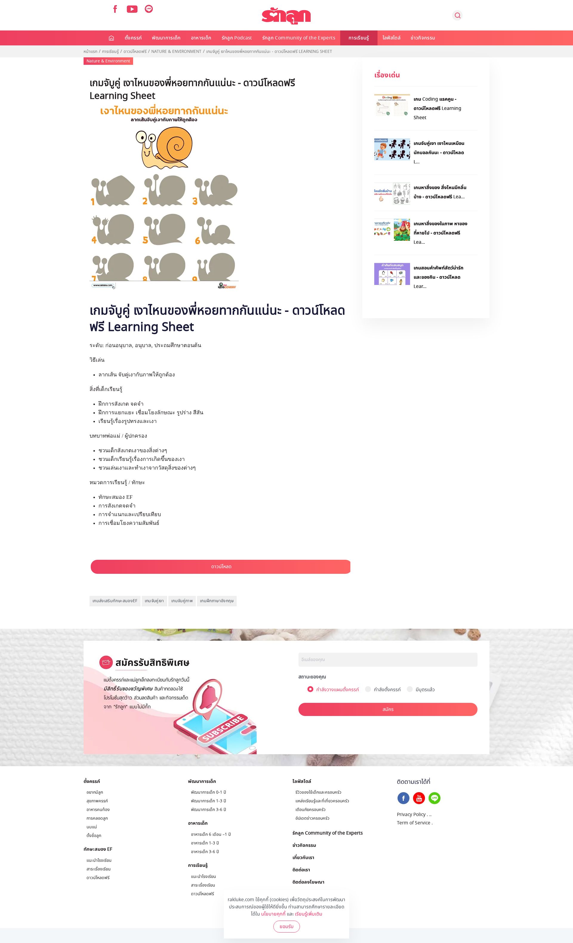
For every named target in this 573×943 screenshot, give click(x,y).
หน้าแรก (90, 52)
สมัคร (388, 709)
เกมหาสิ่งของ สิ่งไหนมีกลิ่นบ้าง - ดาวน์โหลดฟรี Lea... (440, 192)
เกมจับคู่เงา (154, 601)
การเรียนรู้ (359, 38)
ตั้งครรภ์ (133, 38)
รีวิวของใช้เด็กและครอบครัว (318, 792)
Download (223, 566)
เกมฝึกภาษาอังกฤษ (217, 601)
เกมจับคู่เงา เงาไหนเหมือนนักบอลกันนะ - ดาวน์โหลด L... (439, 152)
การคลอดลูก (97, 818)
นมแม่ (92, 827)
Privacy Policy (411, 814)
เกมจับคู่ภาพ (182, 601)
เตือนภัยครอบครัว (310, 809)
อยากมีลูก (95, 792)
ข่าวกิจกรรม (423, 38)
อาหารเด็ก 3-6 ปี (205, 852)
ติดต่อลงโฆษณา (308, 881)
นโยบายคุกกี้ (273, 914)
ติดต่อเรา (301, 869)
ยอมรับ (287, 926)
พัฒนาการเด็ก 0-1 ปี (208, 792)
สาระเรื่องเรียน (99, 869)
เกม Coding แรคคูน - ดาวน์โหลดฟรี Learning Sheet (437, 108)
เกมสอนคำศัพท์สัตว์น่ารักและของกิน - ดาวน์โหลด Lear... (438, 276)
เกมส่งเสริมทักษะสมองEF (115, 601)
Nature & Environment (176, 52)
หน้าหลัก (112, 37)
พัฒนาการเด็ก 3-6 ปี (208, 809)
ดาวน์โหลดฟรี (135, 52)
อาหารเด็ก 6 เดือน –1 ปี (211, 834)
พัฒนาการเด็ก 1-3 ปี (208, 801)
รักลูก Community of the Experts (298, 38)
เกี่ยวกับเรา (303, 857)
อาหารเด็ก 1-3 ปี (205, 843)
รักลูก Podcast (237, 38)
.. (430, 814)
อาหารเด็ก (201, 38)
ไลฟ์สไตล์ (392, 38)
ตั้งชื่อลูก (94, 835)
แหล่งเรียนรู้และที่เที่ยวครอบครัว (322, 801)
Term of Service (413, 823)
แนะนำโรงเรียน (99, 860)
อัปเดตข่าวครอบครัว (312, 818)
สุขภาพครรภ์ (97, 801)
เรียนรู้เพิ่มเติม (308, 914)
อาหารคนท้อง (98, 809)
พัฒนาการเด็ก (166, 38)
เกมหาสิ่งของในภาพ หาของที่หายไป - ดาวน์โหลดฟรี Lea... (440, 232)
